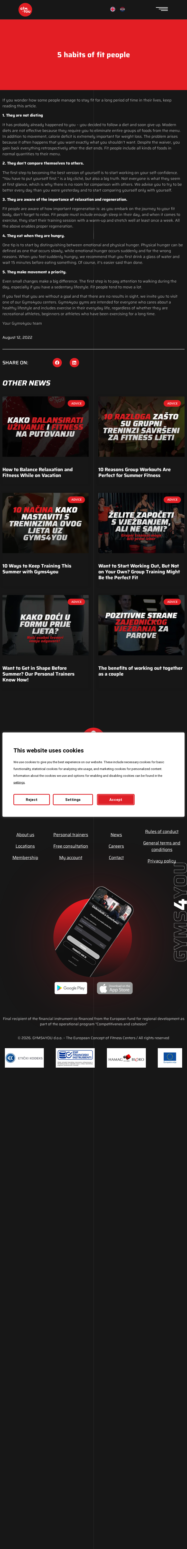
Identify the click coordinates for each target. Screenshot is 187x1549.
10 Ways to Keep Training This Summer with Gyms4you (36, 569)
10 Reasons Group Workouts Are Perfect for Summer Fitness (134, 472)
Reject (31, 799)
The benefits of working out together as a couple (140, 671)
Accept (115, 799)
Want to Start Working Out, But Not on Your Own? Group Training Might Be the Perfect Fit (139, 571)
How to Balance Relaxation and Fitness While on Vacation (37, 472)
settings (19, 782)
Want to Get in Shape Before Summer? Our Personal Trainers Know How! (38, 674)
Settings (73, 799)
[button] (57, 362)
